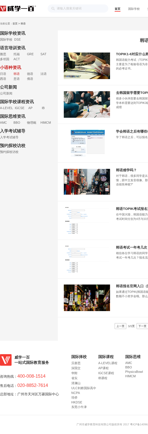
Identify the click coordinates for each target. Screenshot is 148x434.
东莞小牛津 (79, 407)
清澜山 (76, 383)
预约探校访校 (9, 152)
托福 (16, 54)
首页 (117, 8)
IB (43, 108)
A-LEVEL (6, 108)
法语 (43, 73)
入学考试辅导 (9, 137)
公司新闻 (6, 93)
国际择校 (79, 357)
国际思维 (133, 357)
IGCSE (19, 108)
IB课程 (102, 378)
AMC (3, 122)
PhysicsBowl (134, 371)
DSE (17, 39)
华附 (74, 373)
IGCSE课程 (106, 373)
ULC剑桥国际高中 (83, 388)
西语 (3, 78)
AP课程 (103, 368)
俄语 (30, 78)
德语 (30, 73)
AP (30, 108)
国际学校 (134, 8)
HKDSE (76, 402)
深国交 (76, 368)
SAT (43, 54)
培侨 (74, 397)
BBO (16, 122)
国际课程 (106, 357)
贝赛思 (76, 363)
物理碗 (31, 122)
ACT (16, 59)
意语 (16, 78)
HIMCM (45, 122)
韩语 (16, 73)
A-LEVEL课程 (107, 363)
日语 (3, 73)
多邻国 (4, 59)
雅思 (3, 54)
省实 (74, 378)
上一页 (120, 326)
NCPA (75, 393)
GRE (30, 54)
